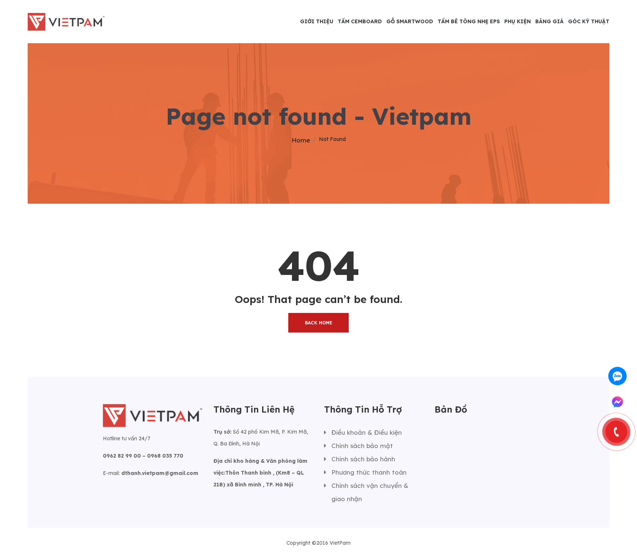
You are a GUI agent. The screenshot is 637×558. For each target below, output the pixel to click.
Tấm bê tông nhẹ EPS (469, 21)
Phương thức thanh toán (369, 472)
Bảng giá (549, 21)
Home (301, 140)
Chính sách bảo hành (363, 459)
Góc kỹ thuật (588, 21)
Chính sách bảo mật (362, 446)
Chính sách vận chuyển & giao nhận (369, 492)
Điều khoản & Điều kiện (366, 432)
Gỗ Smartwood (409, 21)
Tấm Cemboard (360, 21)
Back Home (318, 323)
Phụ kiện (517, 21)
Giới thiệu (316, 21)
